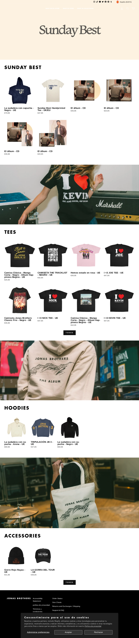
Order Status (57, 598)
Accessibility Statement (38, 600)
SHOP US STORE (68, 8)
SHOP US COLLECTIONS (85, 8)
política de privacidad (41, 605)
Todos (69, 332)
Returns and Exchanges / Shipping (66, 606)
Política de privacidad (93, 626)
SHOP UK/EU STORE (53, 8)
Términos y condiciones (37, 610)
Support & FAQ (58, 610)
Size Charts (57, 602)
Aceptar (68, 632)
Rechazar (98, 632)
